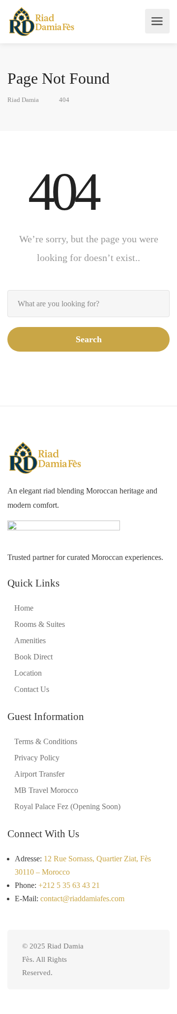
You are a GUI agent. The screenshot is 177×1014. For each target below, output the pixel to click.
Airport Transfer (39, 774)
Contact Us (31, 689)
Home (23, 608)
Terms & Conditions (45, 741)
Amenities (30, 640)
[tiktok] (100, 959)
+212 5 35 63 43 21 (69, 885)
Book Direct (33, 657)
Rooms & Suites (39, 624)
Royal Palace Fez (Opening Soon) (67, 806)
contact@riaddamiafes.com (82, 898)
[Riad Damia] (41, 21)
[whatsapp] (132, 959)
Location (28, 673)
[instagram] (149, 959)
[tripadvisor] (116, 959)
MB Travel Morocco (46, 790)
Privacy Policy (36, 757)
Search (89, 339)
